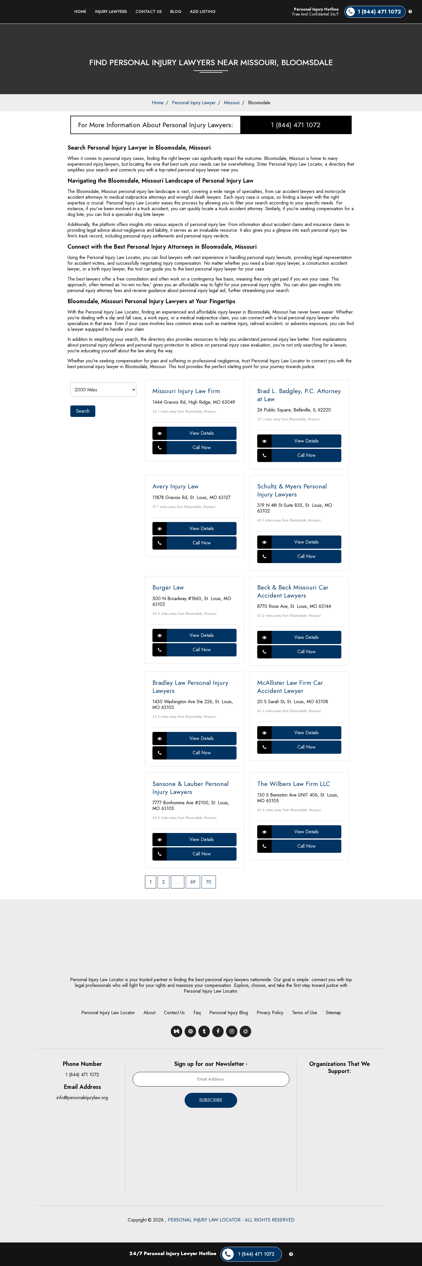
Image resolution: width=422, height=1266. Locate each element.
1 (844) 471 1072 (295, 125)
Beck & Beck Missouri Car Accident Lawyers (292, 591)
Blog (175, 11)
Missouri (232, 102)
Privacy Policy (270, 1012)
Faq (197, 1012)
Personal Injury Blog (228, 1012)
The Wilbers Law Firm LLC (293, 783)
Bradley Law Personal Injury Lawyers (190, 686)
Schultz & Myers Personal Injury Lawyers (292, 490)
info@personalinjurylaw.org (82, 1097)
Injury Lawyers (111, 11)
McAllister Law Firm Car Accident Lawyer (290, 686)
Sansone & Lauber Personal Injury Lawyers (190, 787)
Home (80, 11)
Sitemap (333, 1012)
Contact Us (148, 11)
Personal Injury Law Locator (108, 1012)
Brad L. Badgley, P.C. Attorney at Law (299, 394)
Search (83, 411)
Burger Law (168, 587)
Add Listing (203, 11)
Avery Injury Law (175, 486)
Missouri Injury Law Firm (186, 390)
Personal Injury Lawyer (194, 102)
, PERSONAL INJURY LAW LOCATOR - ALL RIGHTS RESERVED (230, 1220)
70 (208, 882)
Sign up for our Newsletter (210, 1064)
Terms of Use (304, 1012)
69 (192, 882)
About (149, 1012)
